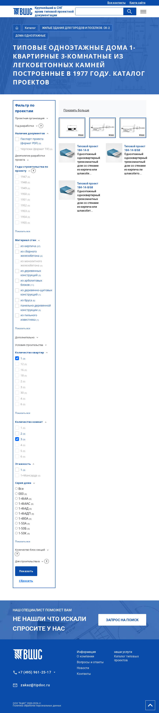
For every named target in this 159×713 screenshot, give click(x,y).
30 (24, 392)
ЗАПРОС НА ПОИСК (122, 620)
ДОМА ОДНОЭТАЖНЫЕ (30, 35)
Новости (83, 668)
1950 (25, 194)
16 (24, 370)
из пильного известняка (30, 317)
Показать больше (76, 110)
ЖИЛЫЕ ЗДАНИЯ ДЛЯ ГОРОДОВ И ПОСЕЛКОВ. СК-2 (76, 27)
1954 (25, 217)
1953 (25, 211)
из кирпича (30, 246)
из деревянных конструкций (31, 273)
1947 (25, 176)
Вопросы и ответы (90, 662)
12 (24, 364)
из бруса (28, 300)
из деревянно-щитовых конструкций (36, 292)
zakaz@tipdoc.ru (35, 685)
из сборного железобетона (31, 253)
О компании (85, 656)
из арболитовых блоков (31, 283)
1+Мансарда (30, 475)
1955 (25, 222)
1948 (25, 182)
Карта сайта (137, 2)
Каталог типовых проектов (126, 658)
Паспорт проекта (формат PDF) (32, 141)
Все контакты (116, 2)
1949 (25, 188)
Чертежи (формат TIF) (36, 149)
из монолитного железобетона (31, 263)
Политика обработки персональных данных (37, 705)
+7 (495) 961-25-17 (34, 672)
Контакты (84, 674)
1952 (25, 205)
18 (24, 375)
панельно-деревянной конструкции (36, 308)
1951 (25, 199)
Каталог (30, 27)
